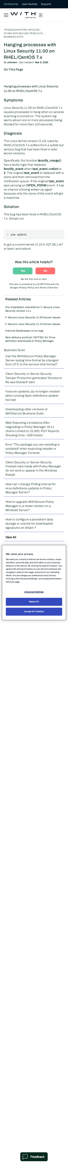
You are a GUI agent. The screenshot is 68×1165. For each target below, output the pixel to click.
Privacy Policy (26, 287)
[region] (34, 582)
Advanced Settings (34, 592)
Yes (23, 270)
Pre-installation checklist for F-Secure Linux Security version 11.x (32, 309)
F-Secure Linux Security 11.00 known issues (32, 317)
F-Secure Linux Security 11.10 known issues (32, 324)
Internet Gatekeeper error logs (24, 330)
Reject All (34, 601)
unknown (12, 62)
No (45, 270)
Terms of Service (49, 287)
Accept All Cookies (34, 611)
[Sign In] (40, 15)
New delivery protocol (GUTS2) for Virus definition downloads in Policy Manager (30, 339)
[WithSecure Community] (24, 15)
